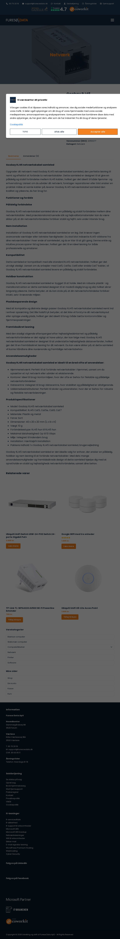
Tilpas (25, 131)
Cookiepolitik (16, 124)
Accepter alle (98, 131)
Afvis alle (59, 131)
